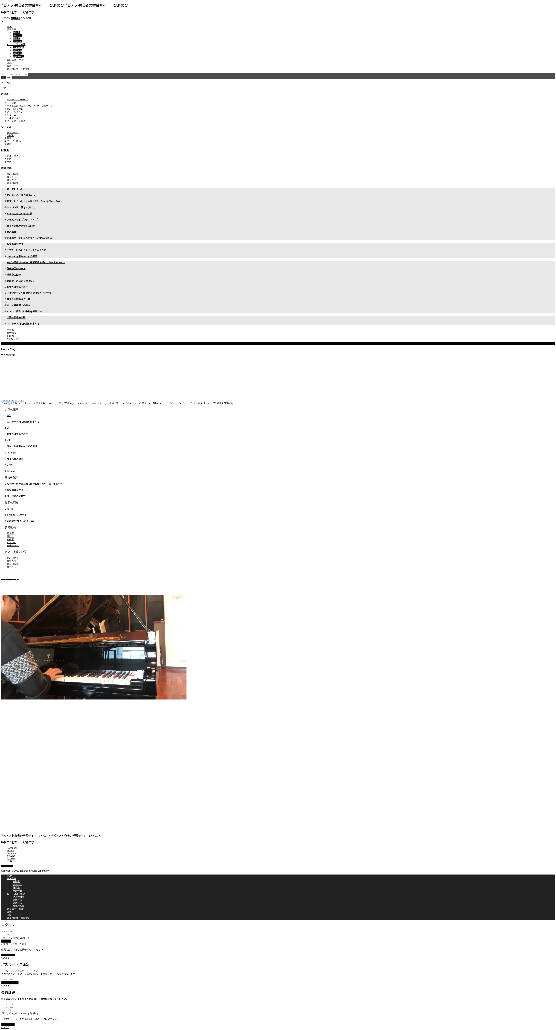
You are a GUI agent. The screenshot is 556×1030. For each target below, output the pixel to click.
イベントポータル (16, 744)
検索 (3, 77)
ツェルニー (13, 115)
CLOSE (5, 958)
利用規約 (11, 756)
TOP (9, 26)
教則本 (16, 32)
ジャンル (17, 35)
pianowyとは (13, 710)
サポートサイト (15, 747)
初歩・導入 (13, 156)
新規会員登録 (8, 955)
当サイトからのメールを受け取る (21, 1013)
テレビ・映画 (14, 141)
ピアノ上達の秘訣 (16, 44)
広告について (14, 762)
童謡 (9, 144)
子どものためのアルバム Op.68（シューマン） (31, 105)
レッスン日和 (14, 729)
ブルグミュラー (15, 118)
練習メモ (17, 50)
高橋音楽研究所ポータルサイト (23, 735)
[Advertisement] (88, 379)
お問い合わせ (14, 753)
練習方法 (17, 53)
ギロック (11, 102)
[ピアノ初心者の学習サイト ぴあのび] (64, 5)
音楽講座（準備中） (17, 59)
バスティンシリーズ (17, 99)
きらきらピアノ (15, 112)
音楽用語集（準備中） (18, 69)
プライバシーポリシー (18, 759)
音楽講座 (11, 720)
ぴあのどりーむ (15, 108)
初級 (9, 159)
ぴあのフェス (14, 741)
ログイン (5, 18)
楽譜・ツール (14, 66)
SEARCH (26, 18)
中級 (9, 162)
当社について (14, 750)
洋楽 (9, 138)
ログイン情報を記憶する (17, 937)
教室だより (13, 732)
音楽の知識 (18, 56)
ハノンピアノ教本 (16, 121)
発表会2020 (13, 545)
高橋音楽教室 (14, 738)
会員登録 (15, 18)
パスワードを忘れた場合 (14, 944)
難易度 (16, 38)
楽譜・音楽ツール (16, 723)
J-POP (10, 135)
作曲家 (10, 539)
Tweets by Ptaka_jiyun (12, 400)
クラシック (13, 132)
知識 (9, 62)
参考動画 (11, 29)
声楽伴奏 (17, 41)
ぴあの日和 (18, 47)
